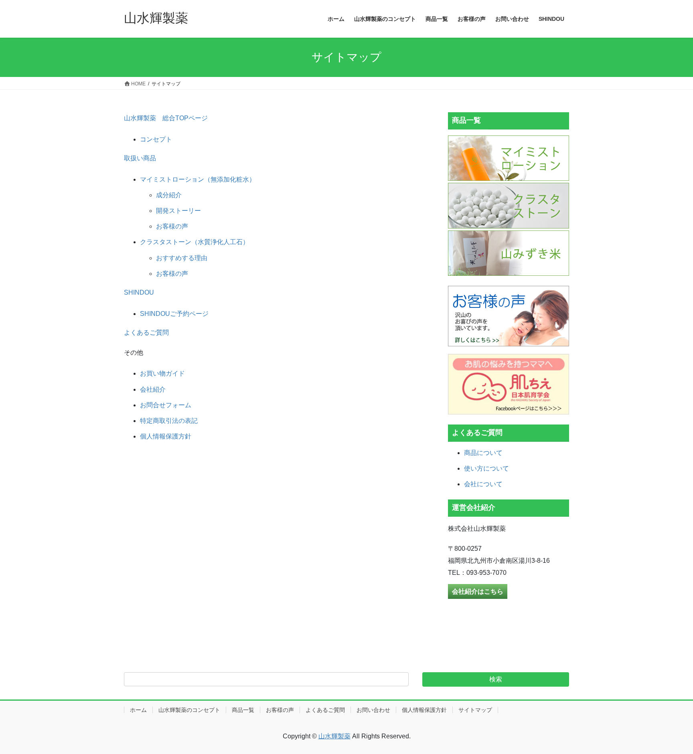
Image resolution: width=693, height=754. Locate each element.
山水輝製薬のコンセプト (189, 710)
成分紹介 (169, 195)
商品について (483, 452)
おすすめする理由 (181, 258)
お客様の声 (172, 226)
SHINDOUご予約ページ (174, 313)
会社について (483, 484)
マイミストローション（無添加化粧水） (197, 179)
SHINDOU (139, 292)
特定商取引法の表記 (169, 420)
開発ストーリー (178, 210)
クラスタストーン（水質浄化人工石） (194, 242)
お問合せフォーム (165, 405)
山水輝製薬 (334, 736)
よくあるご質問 (146, 332)
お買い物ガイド (162, 373)
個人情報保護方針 (165, 436)
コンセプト (156, 139)
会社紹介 (153, 389)
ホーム (138, 710)
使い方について (486, 468)
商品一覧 (243, 710)
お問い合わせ (373, 710)
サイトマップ (475, 710)
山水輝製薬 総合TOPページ (166, 118)
